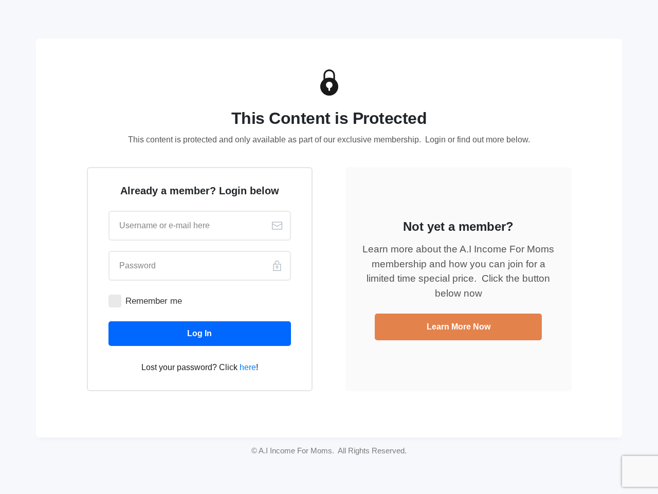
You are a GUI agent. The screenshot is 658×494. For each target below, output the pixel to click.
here (248, 367)
